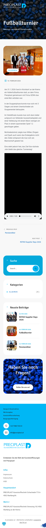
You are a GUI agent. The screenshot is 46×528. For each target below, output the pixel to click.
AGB (5, 481)
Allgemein (12, 70)
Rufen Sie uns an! (23, 387)
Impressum (7, 474)
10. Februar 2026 (25, 329)
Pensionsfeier (25, 347)
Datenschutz (8, 478)
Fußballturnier (25, 332)
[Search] (36, 269)
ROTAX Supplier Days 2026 (28, 318)
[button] (4, 524)
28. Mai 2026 (23, 314)
